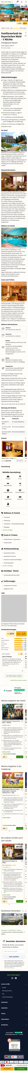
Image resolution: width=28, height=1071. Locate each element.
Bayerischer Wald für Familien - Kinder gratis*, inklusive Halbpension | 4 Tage (11, 791)
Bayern (19, 930)
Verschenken (7, 1068)
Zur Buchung (19, 460)
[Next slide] (25, 438)
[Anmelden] (22, 2)
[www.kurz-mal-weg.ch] (7, 2)
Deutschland (12, 930)
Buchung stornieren (7, 990)
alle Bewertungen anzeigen (14, 676)
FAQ (3, 994)
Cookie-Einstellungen (7, 997)
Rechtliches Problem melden (18, 680)
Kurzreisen (4, 930)
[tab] (3, 926)
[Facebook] (16, 978)
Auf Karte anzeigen (6, 47)
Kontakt (4, 987)
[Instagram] (12, 978)
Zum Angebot (19, 756)
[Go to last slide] (23, 911)
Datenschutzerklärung (9, 967)
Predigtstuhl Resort (6, 725)
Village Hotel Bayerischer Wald (9, 795)
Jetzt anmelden (14, 957)
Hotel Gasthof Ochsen (7, 865)
